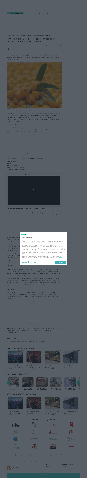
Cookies (28, 258)
